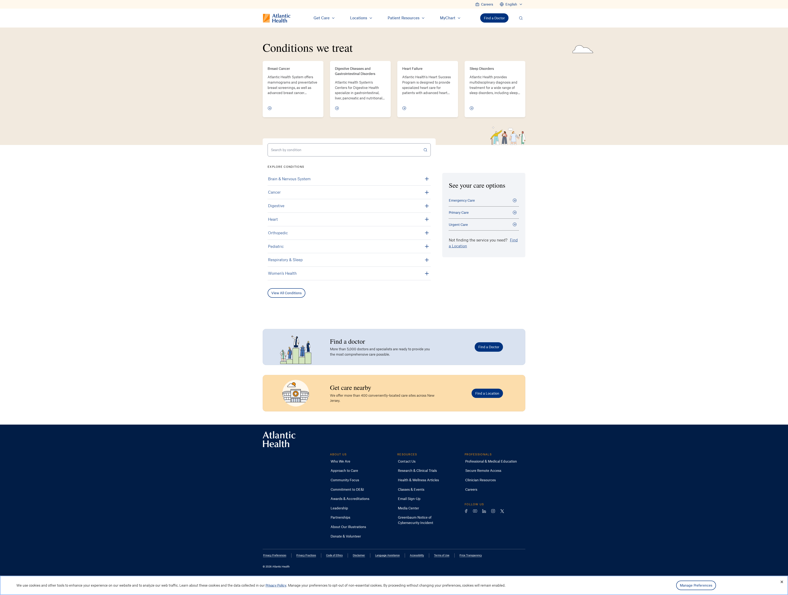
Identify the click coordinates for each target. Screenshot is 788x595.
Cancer (274, 192)
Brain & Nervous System (289, 178)
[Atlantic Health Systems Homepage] (279, 439)
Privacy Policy (276, 585)
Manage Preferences (696, 585)
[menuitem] (484, 4)
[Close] (782, 582)
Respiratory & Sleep (285, 259)
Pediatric (276, 246)
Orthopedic (278, 232)
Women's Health (282, 273)
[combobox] (349, 149)
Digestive (276, 205)
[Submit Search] (425, 150)
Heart (273, 219)
